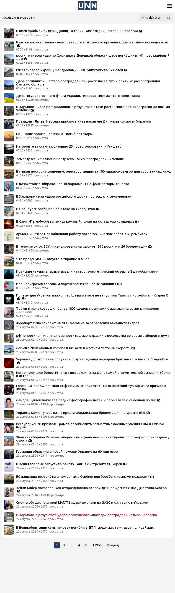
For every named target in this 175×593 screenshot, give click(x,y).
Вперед (113, 545)
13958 (97, 545)
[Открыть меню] (169, 6)
